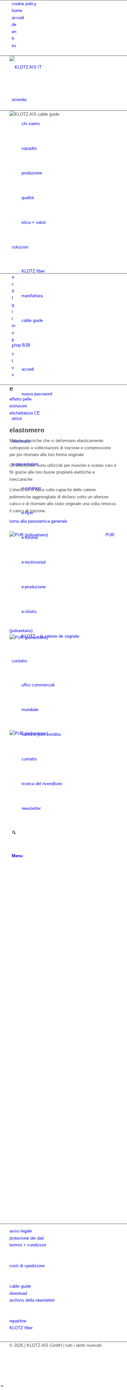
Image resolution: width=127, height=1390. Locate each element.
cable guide (20, 1286)
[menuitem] (65, 3)
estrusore (18, 405)
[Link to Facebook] (13, 1352)
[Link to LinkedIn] (13, 1373)
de (14, 24)
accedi (18, 17)
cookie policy (24, 3)
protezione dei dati (26, 1238)
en (14, 31)
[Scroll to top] (2, 1386)
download (18, 1293)
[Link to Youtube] (13, 1366)
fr (13, 38)
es (14, 45)
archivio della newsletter (32, 1300)
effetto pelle (20, 399)
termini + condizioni (27, 1245)
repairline (17, 1321)
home (17, 10)
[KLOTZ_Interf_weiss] (58, 67)
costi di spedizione (27, 1265)
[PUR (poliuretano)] (63, 926)
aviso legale (20, 1231)
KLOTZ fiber (21, 1327)
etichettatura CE (24, 413)
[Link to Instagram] (13, 1359)
